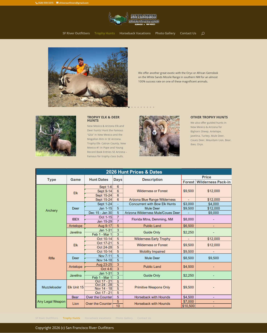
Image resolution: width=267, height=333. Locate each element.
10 (141, 107)
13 (150, 107)
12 (147, 107)
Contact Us (188, 33)
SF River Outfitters (76, 33)
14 (153, 107)
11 (144, 107)
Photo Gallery (165, 33)
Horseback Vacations (135, 33)
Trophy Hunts (104, 33)
